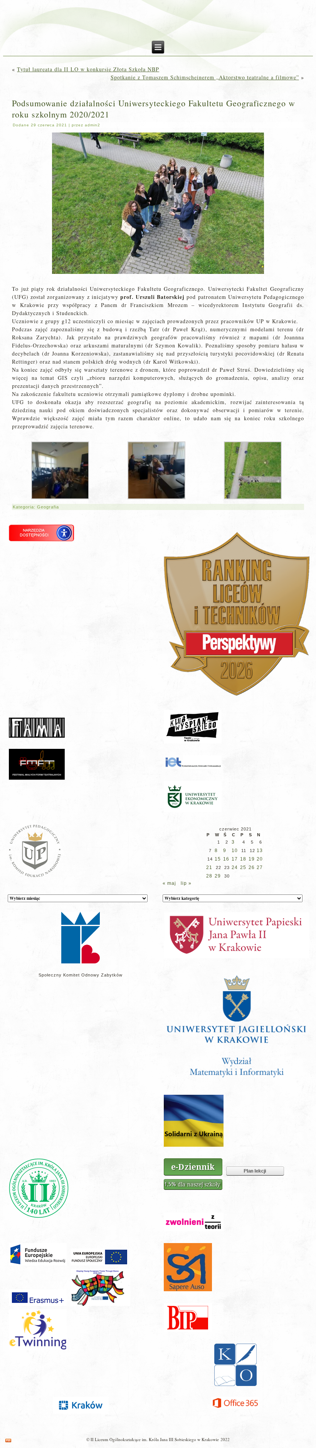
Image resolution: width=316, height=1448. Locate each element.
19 (252, 859)
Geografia (48, 507)
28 (209, 876)
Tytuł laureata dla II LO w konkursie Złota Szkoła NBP (88, 69)
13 (260, 850)
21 (209, 867)
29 (218, 876)
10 (235, 850)
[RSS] (8, 1440)
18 (243, 859)
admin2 (92, 125)
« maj (169, 883)
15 (218, 859)
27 (260, 867)
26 (252, 867)
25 (243, 867)
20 (260, 859)
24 (235, 867)
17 (235, 859)
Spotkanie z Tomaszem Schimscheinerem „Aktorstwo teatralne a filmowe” (205, 77)
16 (226, 859)
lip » (186, 883)
